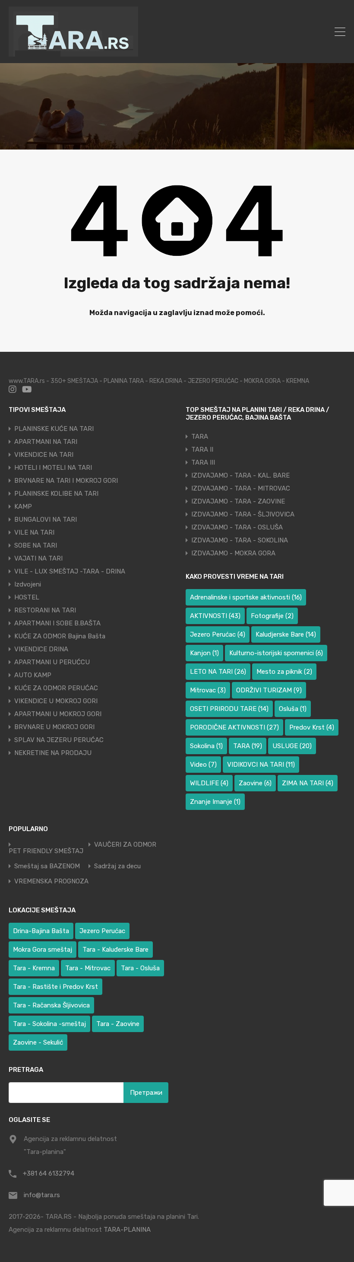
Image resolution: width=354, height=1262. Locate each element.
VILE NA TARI (34, 532)
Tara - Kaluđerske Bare (115, 949)
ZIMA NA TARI (307, 783)
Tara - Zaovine (117, 1024)
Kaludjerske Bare (286, 634)
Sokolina (206, 746)
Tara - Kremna (34, 968)
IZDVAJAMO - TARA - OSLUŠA (237, 527)
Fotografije (272, 616)
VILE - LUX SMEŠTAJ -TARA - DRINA (69, 571)
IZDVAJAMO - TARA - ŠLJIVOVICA (242, 514)
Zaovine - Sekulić (38, 1042)
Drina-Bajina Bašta (41, 931)
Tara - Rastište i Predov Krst (55, 987)
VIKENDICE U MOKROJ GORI (56, 701)
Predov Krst (311, 727)
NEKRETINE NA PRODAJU (53, 753)
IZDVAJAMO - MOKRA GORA (233, 553)
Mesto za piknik (284, 672)
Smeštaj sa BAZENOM (47, 866)
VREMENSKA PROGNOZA (51, 881)
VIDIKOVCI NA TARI (261, 764)
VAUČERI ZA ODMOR (125, 844)
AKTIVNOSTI (215, 616)
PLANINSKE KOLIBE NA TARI (56, 493)
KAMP (23, 506)
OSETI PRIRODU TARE (229, 709)
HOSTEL (26, 597)
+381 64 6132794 (48, 1173)
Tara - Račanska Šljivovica (51, 1005)
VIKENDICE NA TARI (43, 455)
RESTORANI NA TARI (45, 610)
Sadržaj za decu (117, 866)
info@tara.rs (42, 1195)
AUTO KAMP (32, 675)
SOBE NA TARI (35, 545)
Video (203, 764)
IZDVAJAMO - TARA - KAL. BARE (240, 475)
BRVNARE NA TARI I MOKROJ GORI (66, 480)
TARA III (203, 462)
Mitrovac (208, 690)
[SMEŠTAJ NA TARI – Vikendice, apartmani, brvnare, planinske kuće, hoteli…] (73, 53)
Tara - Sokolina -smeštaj (49, 1024)
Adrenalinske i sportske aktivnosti (246, 597)
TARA (199, 436)
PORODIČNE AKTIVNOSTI (234, 727)
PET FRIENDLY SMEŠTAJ (46, 851)
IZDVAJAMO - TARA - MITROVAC (240, 488)
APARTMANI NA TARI (45, 442)
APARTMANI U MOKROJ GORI (57, 714)
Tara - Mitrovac (88, 968)
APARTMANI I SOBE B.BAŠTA (57, 623)
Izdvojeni (27, 584)
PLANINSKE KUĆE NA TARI (54, 429)
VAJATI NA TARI (38, 558)
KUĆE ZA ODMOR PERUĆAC (56, 688)
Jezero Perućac (217, 634)
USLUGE (292, 746)
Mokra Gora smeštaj (42, 949)
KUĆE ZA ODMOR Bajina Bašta (59, 636)
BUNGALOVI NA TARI (45, 519)
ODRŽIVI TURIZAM (269, 690)
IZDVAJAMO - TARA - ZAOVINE (238, 501)
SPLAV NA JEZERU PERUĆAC (59, 740)
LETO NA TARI (218, 672)
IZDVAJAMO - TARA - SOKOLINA (239, 540)
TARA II (202, 449)
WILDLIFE (209, 783)
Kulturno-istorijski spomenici (276, 653)
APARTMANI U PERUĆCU (52, 662)
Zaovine (255, 783)
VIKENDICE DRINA (41, 649)
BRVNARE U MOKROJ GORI (54, 727)
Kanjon (204, 653)
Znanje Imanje (215, 802)
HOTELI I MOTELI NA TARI (53, 468)
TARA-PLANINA (127, 1229)
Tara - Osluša (140, 968)
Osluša (293, 709)
